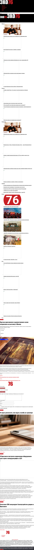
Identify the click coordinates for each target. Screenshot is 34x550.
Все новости (3, 535)
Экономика (3, 183)
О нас (3, 10)
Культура (3, 8)
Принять (1, 549)
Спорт (3, 9)
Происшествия (4, 7)
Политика (3, 6)
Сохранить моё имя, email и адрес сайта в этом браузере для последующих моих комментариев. (17, 406)
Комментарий (2, 400)
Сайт (1, 405)
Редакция (3, 536)
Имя (1, 401)
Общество (3, 5)
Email (1, 403)
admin (1, 336)
